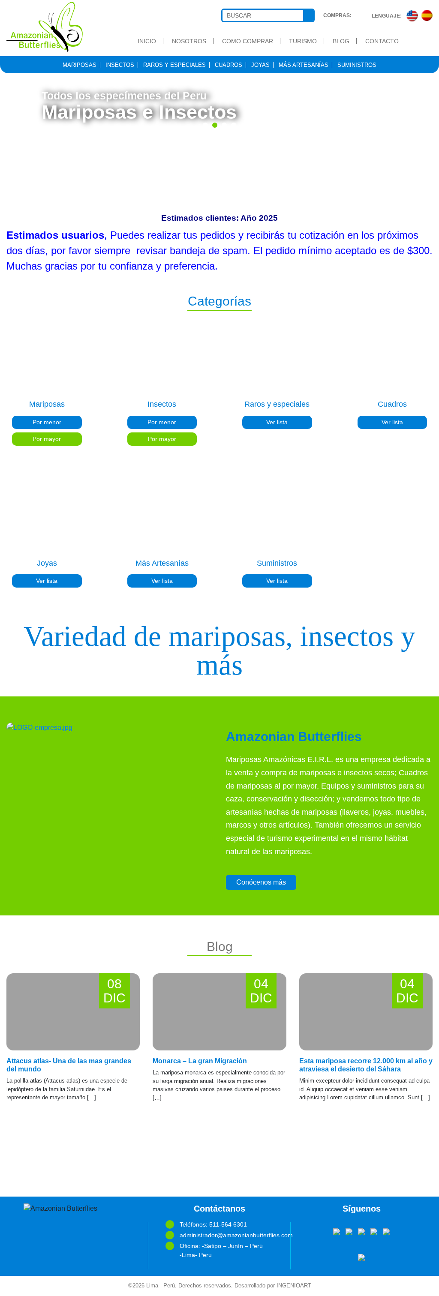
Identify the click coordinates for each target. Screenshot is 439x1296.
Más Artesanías (303, 65)
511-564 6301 (228, 1224)
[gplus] (373, 1231)
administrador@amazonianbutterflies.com (226, 1235)
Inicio (147, 41)
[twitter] (349, 1231)
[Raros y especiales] (277, 358)
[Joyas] (47, 517)
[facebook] (336, 1231)
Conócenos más (261, 882)
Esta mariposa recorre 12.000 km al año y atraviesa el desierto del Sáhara (366, 1065)
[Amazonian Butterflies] (54, 27)
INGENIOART (294, 1286)
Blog (341, 41)
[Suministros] (277, 517)
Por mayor (47, 438)
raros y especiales (174, 65)
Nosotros (189, 41)
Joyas (260, 65)
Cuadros (228, 65)
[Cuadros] (392, 358)
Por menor (47, 422)
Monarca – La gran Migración (200, 1061)
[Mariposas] (47, 358)
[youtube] (361, 1231)
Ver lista (277, 422)
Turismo (303, 41)
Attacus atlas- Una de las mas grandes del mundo (68, 1065)
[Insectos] (162, 358)
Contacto (382, 41)
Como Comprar (247, 41)
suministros (356, 65)
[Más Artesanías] (162, 517)
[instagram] (386, 1231)
